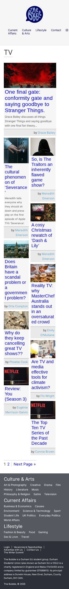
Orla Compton (18, 306)
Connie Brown (44, 451)
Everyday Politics (49, 515)
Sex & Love (11, 536)
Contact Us (33, 549)
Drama (48, 484)
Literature (22, 489)
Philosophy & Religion (17, 494)
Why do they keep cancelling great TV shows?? (15, 343)
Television (50, 494)
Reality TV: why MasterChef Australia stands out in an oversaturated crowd (42, 303)
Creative (35, 484)
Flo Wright (47, 396)
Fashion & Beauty (14, 532)
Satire (37, 494)
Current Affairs (20, 500)
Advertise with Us (13, 549)
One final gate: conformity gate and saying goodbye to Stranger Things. (29, 101)
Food (32, 532)
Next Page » (25, 464)
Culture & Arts (19, 479)
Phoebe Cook (18, 362)
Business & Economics (17, 506)
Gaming (43, 532)
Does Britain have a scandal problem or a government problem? (16, 279)
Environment (11, 510)
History (8, 489)
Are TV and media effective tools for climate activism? (42, 374)
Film (58, 484)
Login (7, 547)
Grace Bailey (46, 132)
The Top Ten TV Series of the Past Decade (40, 433)
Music (35, 489)
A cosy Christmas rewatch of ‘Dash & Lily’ (41, 235)
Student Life (11, 515)
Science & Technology (36, 510)
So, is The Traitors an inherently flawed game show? (42, 172)
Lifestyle (13, 526)
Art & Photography (15, 484)
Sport (57, 510)
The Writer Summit (14, 552)
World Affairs (12, 520)
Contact (56, 30)
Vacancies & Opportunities (28, 547)
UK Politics (29, 515)
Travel (25, 536)
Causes (39, 506)
